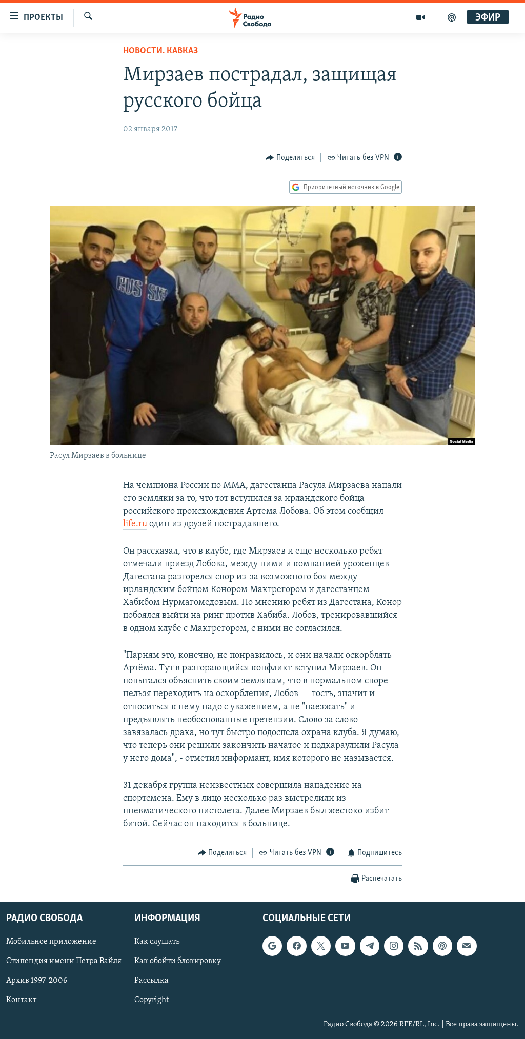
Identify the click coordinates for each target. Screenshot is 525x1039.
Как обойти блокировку (177, 961)
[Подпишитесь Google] (272, 945)
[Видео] (420, 17)
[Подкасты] (442, 945)
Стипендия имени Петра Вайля (64, 961)
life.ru (135, 524)
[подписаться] (466, 945)
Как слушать (156, 942)
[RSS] (418, 945)
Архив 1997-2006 (36, 980)
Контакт (21, 1000)
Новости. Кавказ (160, 51)
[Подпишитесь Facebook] (296, 945)
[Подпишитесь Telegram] (369, 945)
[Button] (290, 158)
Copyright (151, 1000)
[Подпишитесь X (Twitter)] (321, 945)
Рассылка (151, 980)
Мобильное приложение (51, 942)
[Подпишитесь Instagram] (393, 945)
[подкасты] (451, 17)
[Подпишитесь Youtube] (345, 945)
